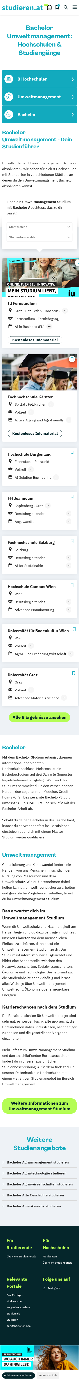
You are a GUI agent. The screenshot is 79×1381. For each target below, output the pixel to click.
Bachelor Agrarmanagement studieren (38, 1162)
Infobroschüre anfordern (18, 1375)
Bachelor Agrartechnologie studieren (36, 1173)
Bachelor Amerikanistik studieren (34, 1206)
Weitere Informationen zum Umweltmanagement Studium (39, 1106)
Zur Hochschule (48, 1375)
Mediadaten (50, 1256)
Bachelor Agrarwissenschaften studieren (40, 1184)
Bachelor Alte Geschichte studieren (35, 1195)
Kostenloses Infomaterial (35, 340)
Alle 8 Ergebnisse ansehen (39, 717)
